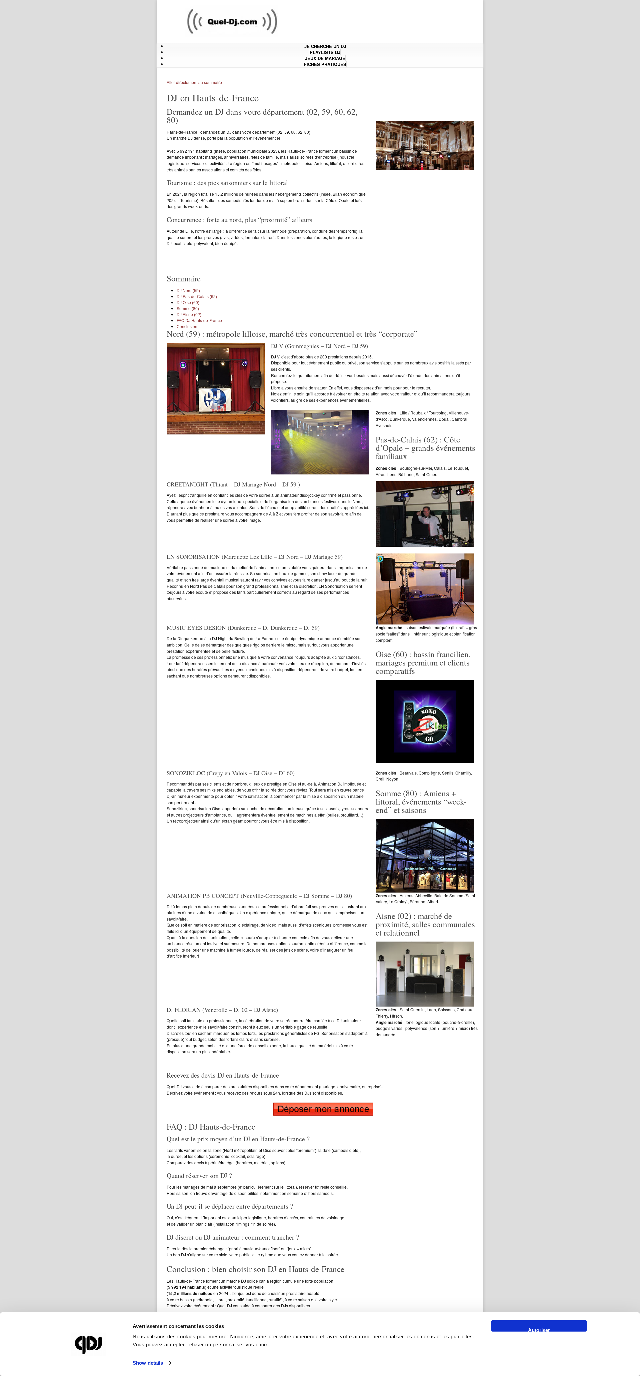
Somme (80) (188, 308)
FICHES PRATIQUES (325, 64)
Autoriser (539, 1329)
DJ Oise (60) (188, 302)
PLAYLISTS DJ (325, 52)
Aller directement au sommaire (194, 82)
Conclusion (187, 326)
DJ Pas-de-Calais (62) (197, 296)
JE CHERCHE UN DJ (325, 46)
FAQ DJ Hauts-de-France (199, 320)
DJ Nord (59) (188, 290)
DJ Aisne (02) (189, 314)
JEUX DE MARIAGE (325, 58)
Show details (148, 1363)
